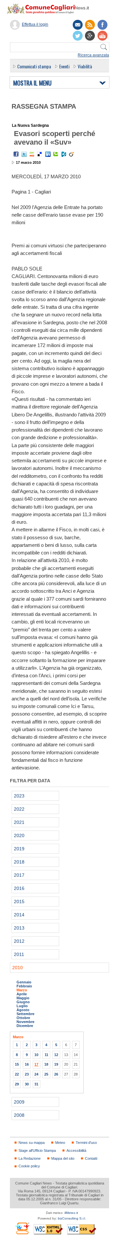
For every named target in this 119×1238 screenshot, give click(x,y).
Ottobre (23, 1018)
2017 (19, 875)
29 (17, 1084)
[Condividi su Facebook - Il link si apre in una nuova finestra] (16, 154)
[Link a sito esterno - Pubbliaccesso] (22, 1228)
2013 (19, 928)
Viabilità (85, 66)
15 (17, 1064)
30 (27, 1084)
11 (46, 1055)
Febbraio (24, 986)
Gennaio (24, 982)
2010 (17, 967)
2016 (19, 888)
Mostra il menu (32, 83)
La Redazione (30, 1158)
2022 (19, 809)
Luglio (22, 1006)
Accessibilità (76, 1150)
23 (27, 1074)
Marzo (22, 990)
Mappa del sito (62, 1158)
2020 (19, 835)
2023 (19, 795)
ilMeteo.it (71, 1213)
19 (56, 1064)
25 (46, 1074)
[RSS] (90, 25)
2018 (19, 862)
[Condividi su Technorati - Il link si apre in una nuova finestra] (56, 154)
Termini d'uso (86, 1143)
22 (17, 1074)
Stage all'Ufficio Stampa (37, 1150)
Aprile (22, 994)
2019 (19, 848)
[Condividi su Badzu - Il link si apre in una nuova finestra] (63, 154)
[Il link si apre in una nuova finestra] (102, 25)
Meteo (60, 1143)
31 (36, 1084)
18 (46, 1064)
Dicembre (25, 1026)
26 (56, 1074)
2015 (19, 901)
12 (56, 1055)
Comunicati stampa (34, 66)
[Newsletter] (78, 25)
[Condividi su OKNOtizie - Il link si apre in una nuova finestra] (32, 154)
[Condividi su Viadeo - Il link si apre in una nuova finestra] (71, 154)
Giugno (23, 1002)
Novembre (25, 1022)
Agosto (23, 1010)
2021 (19, 822)
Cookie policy (29, 1166)
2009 (19, 1102)
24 (36, 1074)
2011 (19, 954)
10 (36, 1055)
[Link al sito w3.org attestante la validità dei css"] (81, 1229)
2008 (19, 1115)
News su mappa (32, 1143)
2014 (19, 914)
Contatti (91, 1158)
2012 (19, 941)
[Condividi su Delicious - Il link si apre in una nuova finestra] (40, 154)
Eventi (64, 66)
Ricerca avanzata (93, 55)
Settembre (25, 1014)
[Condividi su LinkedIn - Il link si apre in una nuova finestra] (48, 154)
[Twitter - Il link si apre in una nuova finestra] (24, 154)
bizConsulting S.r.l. (72, 1218)
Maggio (23, 998)
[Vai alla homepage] (51, 8)
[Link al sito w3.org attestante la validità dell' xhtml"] (48, 1229)
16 (27, 1064)
